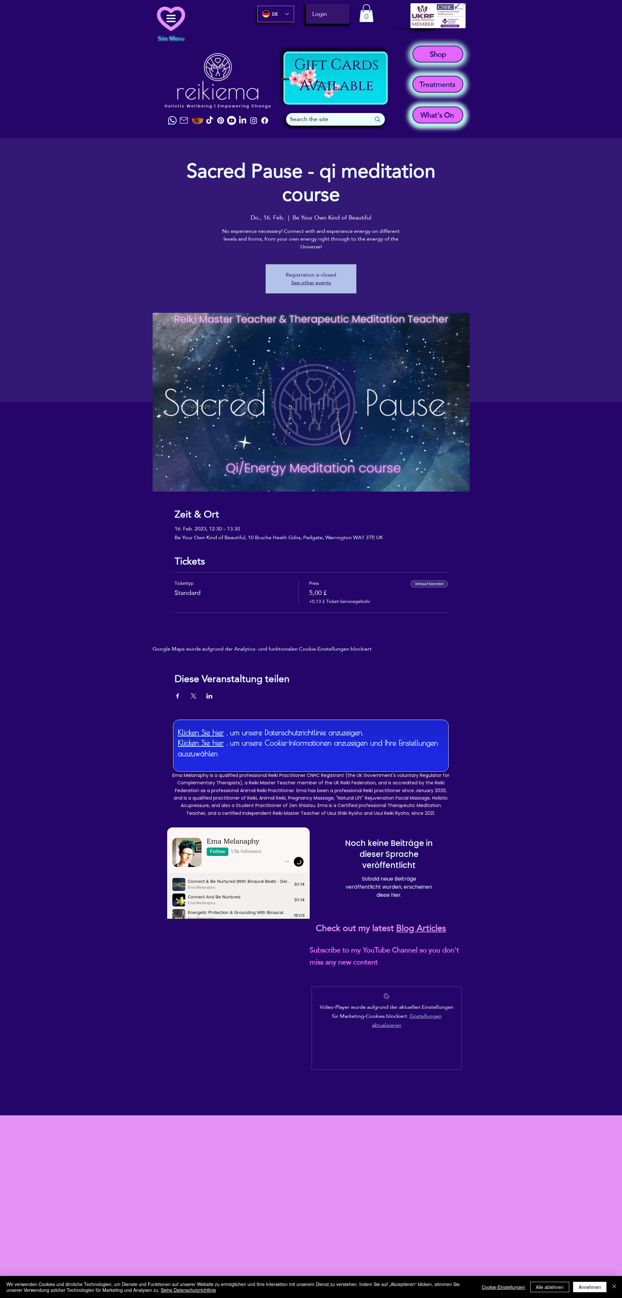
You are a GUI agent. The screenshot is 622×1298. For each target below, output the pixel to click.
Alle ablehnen (550, 1287)
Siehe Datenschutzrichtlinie (188, 1290)
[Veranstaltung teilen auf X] (193, 696)
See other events (311, 283)
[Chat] (172, 120)
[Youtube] (231, 120)
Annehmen (590, 1287)
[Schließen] (614, 1287)
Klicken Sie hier (201, 732)
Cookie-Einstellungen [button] (503, 1287)
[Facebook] (264, 120)
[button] (366, 13)
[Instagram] (253, 120)
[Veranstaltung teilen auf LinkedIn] (209, 696)
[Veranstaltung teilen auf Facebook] (178, 696)
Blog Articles (421, 928)
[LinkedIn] (242, 120)
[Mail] (183, 120)
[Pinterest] (220, 120)
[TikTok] (209, 120)
